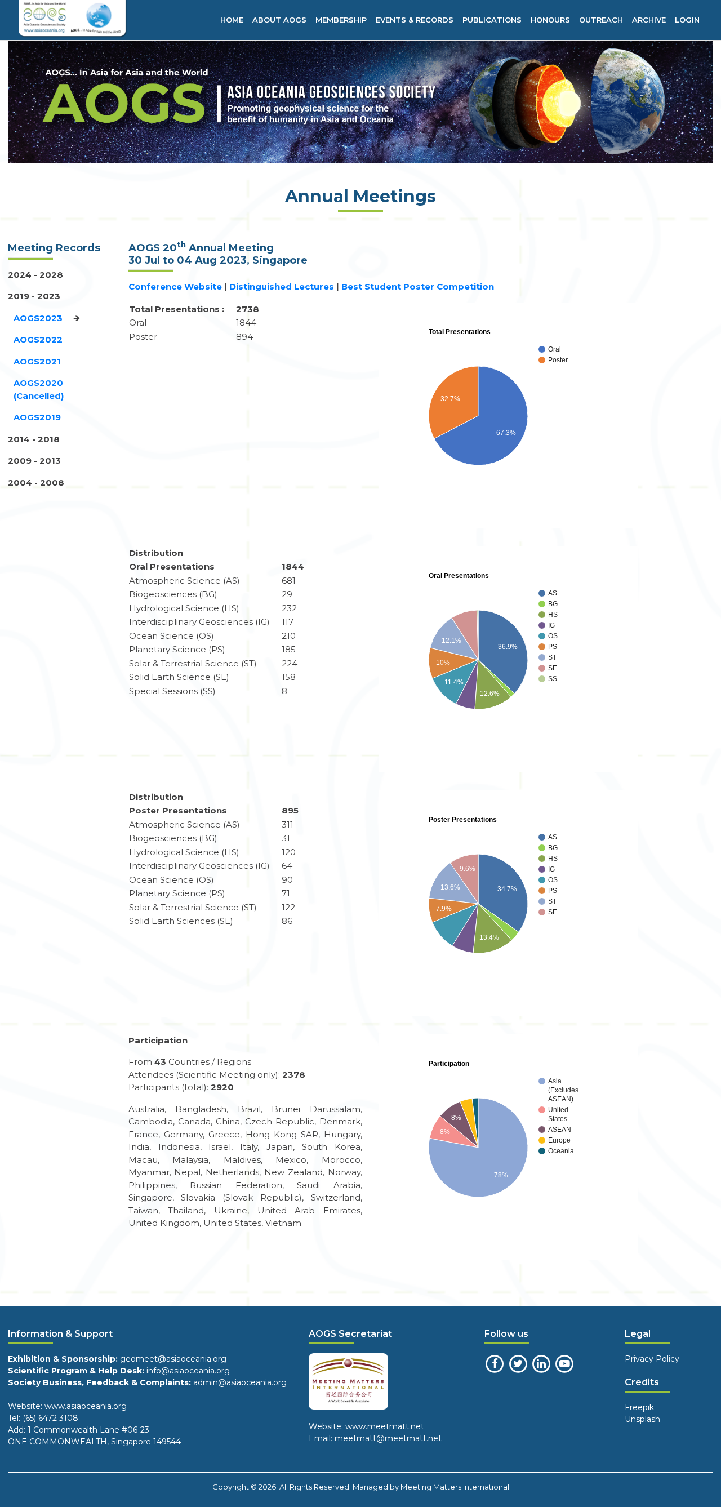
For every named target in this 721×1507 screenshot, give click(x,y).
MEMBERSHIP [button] (341, 19)
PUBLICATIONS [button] (492, 19)
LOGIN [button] (687, 19)
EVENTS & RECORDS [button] (414, 19)
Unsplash (642, 1419)
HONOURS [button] (550, 19)
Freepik (639, 1407)
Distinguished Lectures (282, 286)
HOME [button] (231, 19)
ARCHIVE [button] (649, 19)
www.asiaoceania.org (84, 1406)
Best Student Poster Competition (417, 286)
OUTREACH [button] (601, 19)
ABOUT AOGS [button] (279, 19)
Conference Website (175, 286)
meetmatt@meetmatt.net (388, 1438)
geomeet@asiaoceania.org (173, 1359)
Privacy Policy (652, 1359)
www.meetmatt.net (383, 1426)
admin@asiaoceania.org (240, 1382)
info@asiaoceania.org (188, 1371)
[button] (35, 274)
